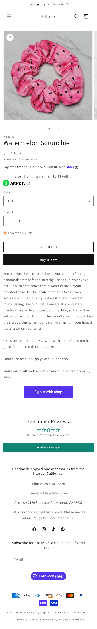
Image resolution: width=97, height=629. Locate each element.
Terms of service (24, 619)
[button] (9, 16)
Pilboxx (20, 612)
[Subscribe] (83, 560)
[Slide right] (58, 128)
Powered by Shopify (37, 612)
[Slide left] (39, 128)
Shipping (8, 159)
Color (6, 192)
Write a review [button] (48, 447)
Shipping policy (48, 619)
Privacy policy (81, 612)
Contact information (73, 619)
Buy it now (48, 260)
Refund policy (61, 612)
